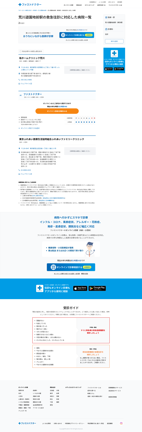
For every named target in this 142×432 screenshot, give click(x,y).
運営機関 (119, 2)
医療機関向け (93, 2)
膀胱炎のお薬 (37, 402)
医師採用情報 (113, 397)
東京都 (35, 10)
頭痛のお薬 (36, 396)
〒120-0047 (38, 148)
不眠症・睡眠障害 (23, 405)
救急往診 (79, 5)
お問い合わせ (111, 2)
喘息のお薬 (36, 399)
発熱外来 (21, 390)
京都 (57, 396)
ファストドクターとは (115, 5)
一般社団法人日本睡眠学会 (46, 200)
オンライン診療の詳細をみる (57, 111)
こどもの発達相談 (23, 402)
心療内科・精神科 (23, 399)
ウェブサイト (25, 83)
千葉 (51, 402)
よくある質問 (102, 2)
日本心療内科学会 (37, 196)
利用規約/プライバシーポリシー (74, 423)
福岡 (57, 402)
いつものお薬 (37, 393)
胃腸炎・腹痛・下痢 (24, 408)
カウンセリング (89, 5)
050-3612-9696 (26, 79)
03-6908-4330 (26, 170)
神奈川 (52, 396)
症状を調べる (101, 5)
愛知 (51, 405)
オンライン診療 (68, 5)
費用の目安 (84, 274)
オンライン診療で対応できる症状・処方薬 (77, 40)
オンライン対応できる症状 (30, 128)
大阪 (57, 390)
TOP (19, 10)
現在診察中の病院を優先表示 (32, 51)
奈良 (57, 399)
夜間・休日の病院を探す (95, 396)
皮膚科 (35, 390)
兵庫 (57, 393)
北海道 (52, 390)
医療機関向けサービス (115, 388)
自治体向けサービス (115, 391)
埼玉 (51, 399)
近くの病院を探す (27, 10)
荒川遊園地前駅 (42, 10)
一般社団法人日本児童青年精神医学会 (53, 198)
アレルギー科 (22, 411)
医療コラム (91, 393)
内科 (19, 393)
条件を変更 (114, 41)
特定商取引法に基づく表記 (96, 423)
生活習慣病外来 (37, 405)
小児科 (20, 396)
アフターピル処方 (38, 408)
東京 (51, 393)
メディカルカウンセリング (73, 387)
